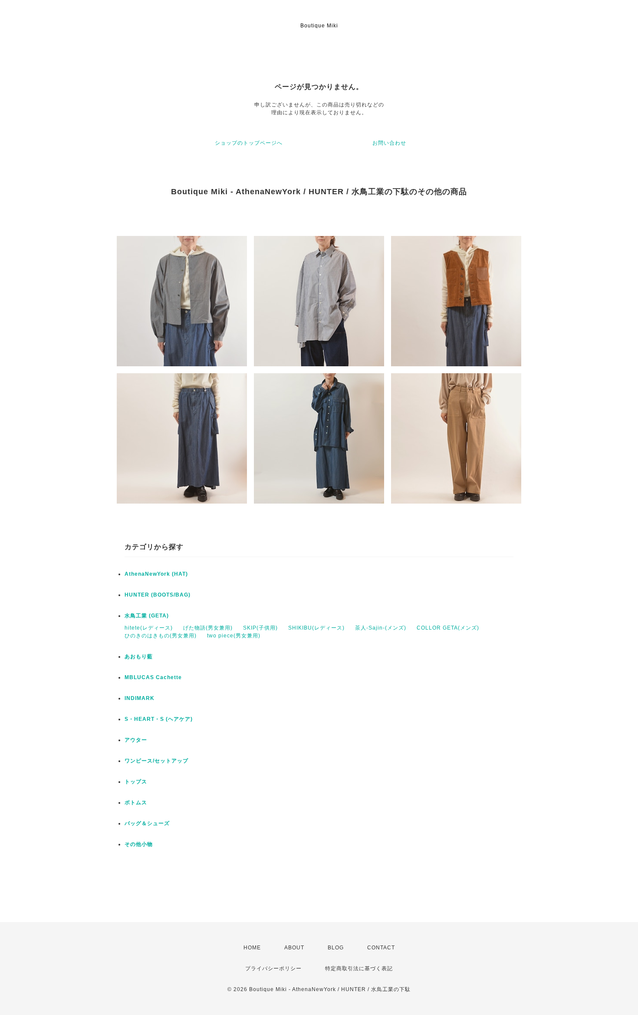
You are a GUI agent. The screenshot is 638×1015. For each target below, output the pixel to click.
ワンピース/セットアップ (156, 761)
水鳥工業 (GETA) (147, 616)
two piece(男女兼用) (233, 636)
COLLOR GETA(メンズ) (448, 628)
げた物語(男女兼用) (208, 628)
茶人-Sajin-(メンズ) (380, 628)
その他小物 (139, 844)
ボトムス (136, 802)
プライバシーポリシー (273, 968)
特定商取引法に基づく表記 (359, 968)
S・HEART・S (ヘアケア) (159, 719)
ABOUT (294, 948)
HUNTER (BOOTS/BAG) (158, 595)
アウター (136, 740)
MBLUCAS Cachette (153, 677)
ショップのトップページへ (249, 143)
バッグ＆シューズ (147, 823)
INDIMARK (140, 698)
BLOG (336, 948)
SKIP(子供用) (260, 628)
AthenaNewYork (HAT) (156, 574)
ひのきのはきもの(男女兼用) (161, 636)
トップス (136, 782)
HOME (252, 948)
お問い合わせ (389, 143)
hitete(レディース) (149, 628)
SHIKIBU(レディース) (316, 628)
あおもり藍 (139, 656)
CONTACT (381, 948)
